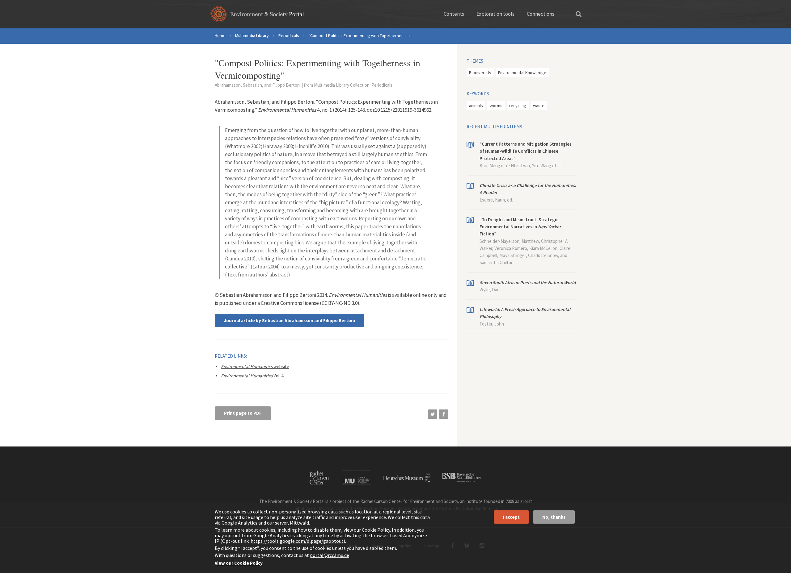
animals (476, 105)
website (255, 366)
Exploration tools (495, 13)
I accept (511, 517)
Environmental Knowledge (522, 72)
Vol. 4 (252, 376)
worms (496, 105)
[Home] (257, 16)
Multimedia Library (252, 35)
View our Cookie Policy (239, 563)
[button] (432, 414)
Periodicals (288, 35)
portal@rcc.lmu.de (329, 555)
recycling (517, 105)
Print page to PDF (243, 413)
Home (220, 35)
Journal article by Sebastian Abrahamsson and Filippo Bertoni (289, 320)
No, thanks (553, 517)
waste (538, 105)
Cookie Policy (376, 530)
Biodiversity (480, 72)
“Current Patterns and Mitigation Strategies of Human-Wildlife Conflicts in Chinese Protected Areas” (526, 151)
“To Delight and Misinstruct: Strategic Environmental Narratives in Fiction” (520, 227)
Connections (540, 13)
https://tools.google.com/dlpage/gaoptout (297, 541)
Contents (454, 13)
